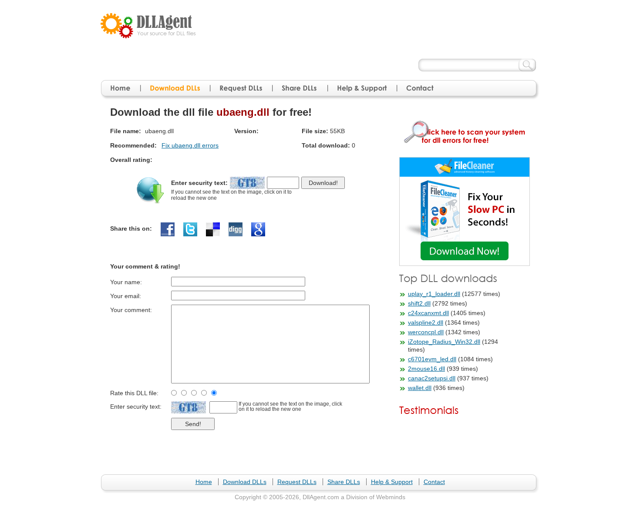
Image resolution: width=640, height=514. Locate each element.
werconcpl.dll (426, 332)
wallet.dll (419, 387)
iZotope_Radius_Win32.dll (444, 341)
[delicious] (213, 229)
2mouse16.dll (426, 368)
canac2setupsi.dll (431, 378)
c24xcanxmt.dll (428, 312)
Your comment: (131, 309)
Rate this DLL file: (134, 393)
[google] (258, 229)
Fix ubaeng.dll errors (190, 145)
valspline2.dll (425, 322)
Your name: (126, 282)
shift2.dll (419, 303)
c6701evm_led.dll (432, 359)
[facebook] (168, 229)
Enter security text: (199, 182)
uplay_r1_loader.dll (434, 293)
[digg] (236, 229)
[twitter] (190, 229)
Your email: (125, 295)
